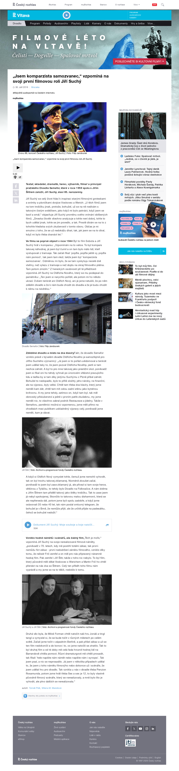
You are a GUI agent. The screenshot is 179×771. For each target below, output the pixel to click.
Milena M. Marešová (51, 688)
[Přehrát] (18, 167)
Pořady (47, 23)
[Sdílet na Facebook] (16, 186)
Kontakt (93, 743)
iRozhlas (52, 5)
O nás (107, 23)
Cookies (118, 758)
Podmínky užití (145, 758)
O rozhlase (120, 5)
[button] (107, 525)
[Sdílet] (20, 177)
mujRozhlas (86, 5)
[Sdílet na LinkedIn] (16, 200)
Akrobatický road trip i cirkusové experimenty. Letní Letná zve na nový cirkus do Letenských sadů (150, 314)
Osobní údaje (131, 758)
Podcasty (58, 735)
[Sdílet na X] (16, 193)
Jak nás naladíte (97, 727)
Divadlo (17, 23)
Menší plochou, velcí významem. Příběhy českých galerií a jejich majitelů (148, 284)
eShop (21, 739)
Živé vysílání (125, 228)
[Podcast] (15, 177)
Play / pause (28, 525)
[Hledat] (162, 4)
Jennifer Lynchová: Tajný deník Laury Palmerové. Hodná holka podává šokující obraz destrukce (143, 172)
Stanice (103, 5)
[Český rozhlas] (24, 4)
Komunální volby (26, 731)
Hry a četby (125, 219)
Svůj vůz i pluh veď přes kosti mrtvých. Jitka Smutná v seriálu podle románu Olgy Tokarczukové (144, 197)
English (158, 758)
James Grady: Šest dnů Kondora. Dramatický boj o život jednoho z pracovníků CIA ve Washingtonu (140, 146)
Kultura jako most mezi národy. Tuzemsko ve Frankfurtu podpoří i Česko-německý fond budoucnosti (148, 299)
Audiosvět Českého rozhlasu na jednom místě (138, 240)
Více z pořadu (127, 262)
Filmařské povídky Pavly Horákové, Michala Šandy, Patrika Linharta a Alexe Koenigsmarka (144, 184)
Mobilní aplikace (61, 739)
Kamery (133, 18)
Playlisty (76, 23)
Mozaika (35, 87)
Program (68, 5)
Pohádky (124, 223)
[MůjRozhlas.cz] (18, 98)
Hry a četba (137, 23)
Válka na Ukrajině (26, 727)
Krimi (137, 219)
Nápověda (94, 731)
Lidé (86, 23)
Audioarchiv (135, 15)
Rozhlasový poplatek (100, 747)
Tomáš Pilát (34, 688)
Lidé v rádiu (95, 735)
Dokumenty (121, 23)
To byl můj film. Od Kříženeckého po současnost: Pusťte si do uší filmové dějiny (149, 270)
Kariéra (93, 739)
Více (151, 23)
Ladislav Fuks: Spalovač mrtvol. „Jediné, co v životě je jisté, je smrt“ (143, 159)
